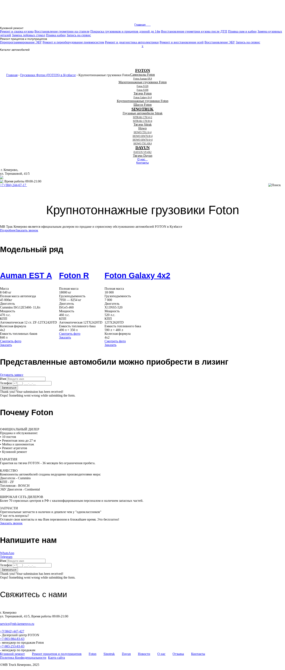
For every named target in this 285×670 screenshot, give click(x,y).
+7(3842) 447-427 (12, 631)
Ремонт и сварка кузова (17, 31)
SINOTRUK (142, 109)
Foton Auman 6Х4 (142, 78)
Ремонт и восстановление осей (182, 42)
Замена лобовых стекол (28, 35)
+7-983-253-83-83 (12, 646)
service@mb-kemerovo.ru (21, 177)
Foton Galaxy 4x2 (137, 275)
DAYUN (142, 147)
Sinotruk (109, 654)
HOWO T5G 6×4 (142, 132)
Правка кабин (56, 35)
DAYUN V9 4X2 (142, 152)
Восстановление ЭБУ (219, 42)
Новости (144, 654)
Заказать (6, 345)
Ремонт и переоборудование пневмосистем (73, 42)
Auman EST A (26, 275)
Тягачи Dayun (142, 155)
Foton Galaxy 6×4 (143, 97)
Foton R (74, 275)
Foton (92, 654)
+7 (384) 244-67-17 (13, 185)
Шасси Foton (143, 104)
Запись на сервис (79, 35)
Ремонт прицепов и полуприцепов (57, 654)
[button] (12, 28)
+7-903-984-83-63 (12, 639)
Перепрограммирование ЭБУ (21, 42)
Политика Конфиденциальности (23, 657)
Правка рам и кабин (242, 31)
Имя (3, 379)
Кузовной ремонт (12, 654)
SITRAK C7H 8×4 (142, 121)
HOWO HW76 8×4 (143, 136)
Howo (142, 128)
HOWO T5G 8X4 (143, 143)
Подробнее (8, 230)
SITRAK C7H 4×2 (142, 117)
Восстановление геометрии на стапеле (62, 31)
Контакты (198, 654)
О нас (161, 654)
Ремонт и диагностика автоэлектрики (132, 42)
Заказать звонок (27, 230)
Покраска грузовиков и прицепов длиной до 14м (125, 31)
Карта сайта (56, 657)
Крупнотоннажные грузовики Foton (142, 101)
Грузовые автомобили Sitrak (143, 113)
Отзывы (178, 654)
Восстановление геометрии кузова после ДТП (194, 31)
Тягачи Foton (143, 93)
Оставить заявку (11, 375)
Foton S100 (142, 89)
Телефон (6, 383)
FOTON (142, 70)
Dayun (126, 654)
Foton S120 (142, 86)
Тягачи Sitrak (143, 124)
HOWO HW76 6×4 (143, 139)
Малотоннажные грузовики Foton (143, 82)
